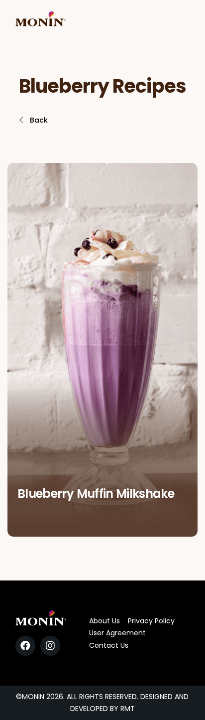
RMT (127, 709)
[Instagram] (50, 646)
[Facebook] (25, 646)
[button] (33, 120)
